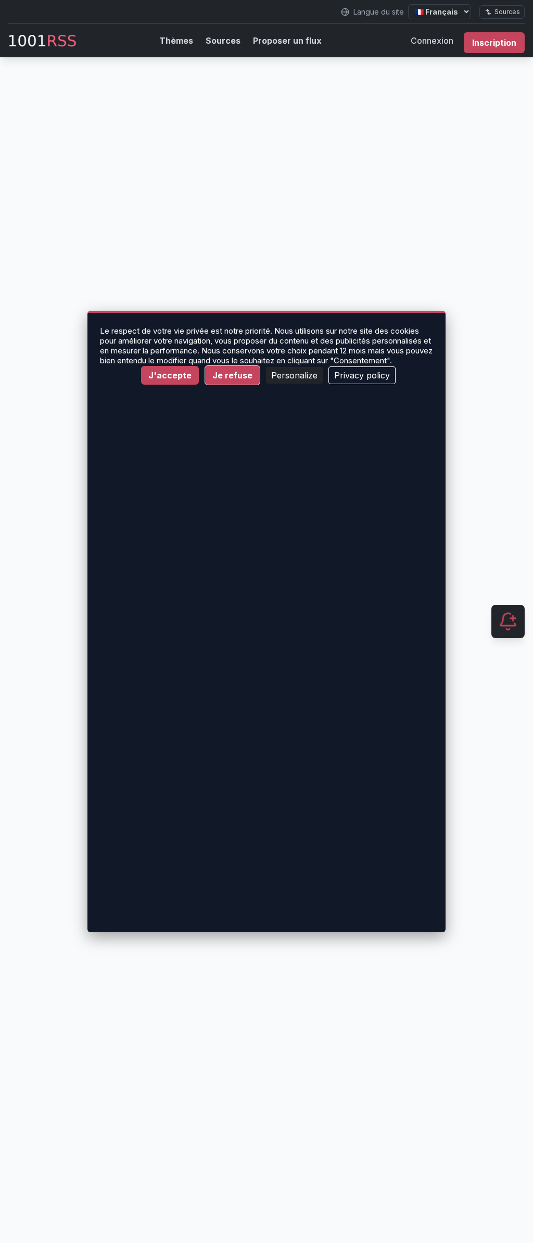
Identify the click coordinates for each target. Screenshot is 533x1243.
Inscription (494, 42)
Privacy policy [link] (362, 375)
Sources (507, 12)
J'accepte (170, 375)
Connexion (432, 40)
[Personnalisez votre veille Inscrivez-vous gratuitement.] (508, 621)
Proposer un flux (287, 40)
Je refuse (232, 375)
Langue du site (378, 11)
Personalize (294, 375)
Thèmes (176, 40)
